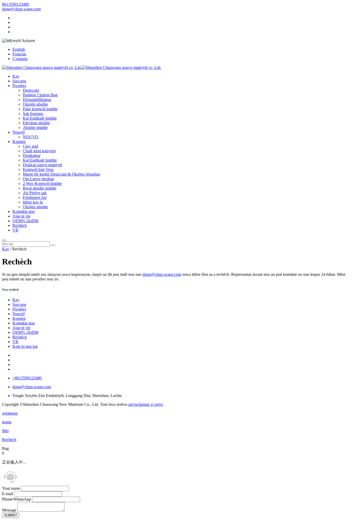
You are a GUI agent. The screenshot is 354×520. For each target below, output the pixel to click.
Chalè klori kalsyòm (39, 151)
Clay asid (30, 146)
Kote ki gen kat (25, 346)
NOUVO (30, 137)
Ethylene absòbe (36, 123)
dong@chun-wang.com (21, 9)
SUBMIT (10, 515)
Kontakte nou (23, 211)
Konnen (19, 141)
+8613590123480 (27, 378)
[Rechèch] (4, 240)
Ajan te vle (21, 216)
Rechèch (19, 225)
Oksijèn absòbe (35, 104)
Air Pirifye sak (35, 193)
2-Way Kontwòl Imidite (42, 183)
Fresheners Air (35, 197)
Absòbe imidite (35, 127)
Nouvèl (18, 132)
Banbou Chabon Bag (40, 95)
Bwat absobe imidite (39, 188)
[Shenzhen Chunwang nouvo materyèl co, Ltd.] (81, 67)
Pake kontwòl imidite (40, 109)
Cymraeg (19, 58)
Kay (15, 76)
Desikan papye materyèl (42, 165)
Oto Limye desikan (38, 179)
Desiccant (31, 90)
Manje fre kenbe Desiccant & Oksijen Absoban (61, 174)
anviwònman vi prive (145, 404)
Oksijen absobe (35, 207)
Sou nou (19, 81)
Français (19, 54)
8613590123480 (15, 4)
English (18, 49)
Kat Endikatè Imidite (40, 118)
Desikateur (31, 155)
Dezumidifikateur (37, 99)
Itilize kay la (33, 202)
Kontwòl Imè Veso (38, 169)
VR (15, 230)
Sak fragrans (33, 113)
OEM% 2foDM (25, 221)
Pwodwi (19, 85)
